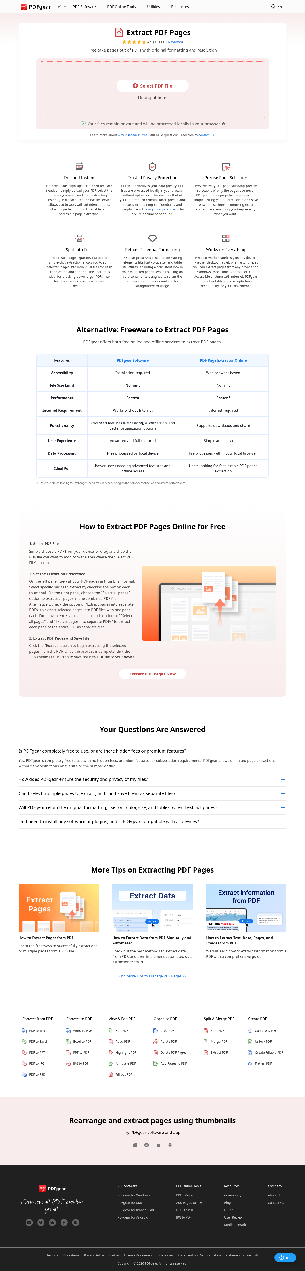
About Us (275, 1195)
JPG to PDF (80, 1063)
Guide (228, 1210)
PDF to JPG (36, 1063)
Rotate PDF (169, 1041)
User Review (233, 1217)
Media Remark (235, 1225)
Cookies (114, 1255)
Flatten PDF (263, 1063)
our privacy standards (162, 209)
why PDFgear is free (133, 135)
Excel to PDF (82, 1041)
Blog (227, 1202)
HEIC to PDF (185, 1210)
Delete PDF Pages (173, 1052)
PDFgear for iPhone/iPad (136, 1210)
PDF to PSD (37, 1074)
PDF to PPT (37, 1052)
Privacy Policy (94, 1255)
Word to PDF (82, 1030)
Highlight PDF (126, 1052)
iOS (159, 1145)
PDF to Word (38, 1030)
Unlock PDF (263, 1041)
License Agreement (138, 1255)
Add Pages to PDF (174, 1063)
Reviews (175, 42)
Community (232, 1195)
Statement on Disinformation (199, 1255)
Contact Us (276, 1202)
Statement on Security (242, 1255)
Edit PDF (122, 1030)
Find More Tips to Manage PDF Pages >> (152, 976)
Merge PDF (219, 1041)
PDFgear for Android (133, 1217)
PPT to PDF (81, 1052)
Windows (137, 1145)
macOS (147, 1145)
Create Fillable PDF (269, 1052)
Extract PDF (219, 1052)
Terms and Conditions (63, 1255)
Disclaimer (165, 1255)
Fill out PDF (124, 1074)
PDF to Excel (38, 1041)
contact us (206, 135)
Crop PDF (167, 1030)
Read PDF (123, 1041)
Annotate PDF (126, 1063)
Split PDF (217, 1030)
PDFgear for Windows (134, 1195)
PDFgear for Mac (130, 1202)
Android (169, 1145)
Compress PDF (265, 1030)
